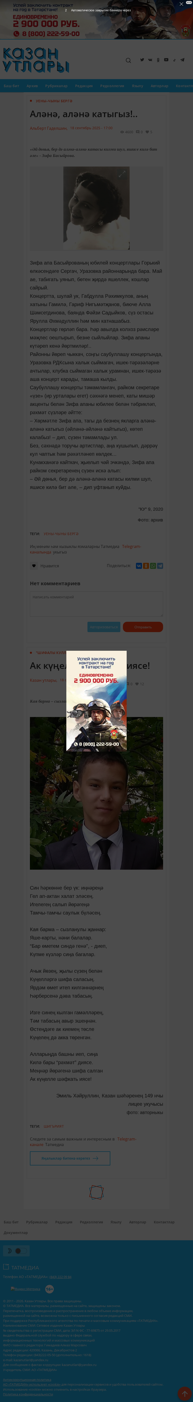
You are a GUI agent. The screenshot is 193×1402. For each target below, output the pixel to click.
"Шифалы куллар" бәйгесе (63, 652)
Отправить (143, 627)
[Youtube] (165, 60)
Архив (32, 85)
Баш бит (11, 85)
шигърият (54, 1126)
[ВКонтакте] (139, 566)
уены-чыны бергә (61, 533)
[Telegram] (181, 60)
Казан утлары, (43, 680)
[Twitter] (141, 60)
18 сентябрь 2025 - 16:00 (81, 679)
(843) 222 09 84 (60, 1277)
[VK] (149, 60)
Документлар (16, 1232)
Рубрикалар (56, 85)
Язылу (137, 85)
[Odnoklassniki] (157, 60)
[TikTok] (173, 60)
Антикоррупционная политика (27, 1379)
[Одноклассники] (146, 566)
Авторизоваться (104, 627)
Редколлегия (112, 85)
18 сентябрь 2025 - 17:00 (91, 127)
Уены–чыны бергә (54, 101)
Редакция (84, 85)
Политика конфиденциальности (28, 1394)
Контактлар (164, 1222)
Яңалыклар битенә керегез (65, 1158)
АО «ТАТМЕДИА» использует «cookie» (32, 1384)
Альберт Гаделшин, (49, 128)
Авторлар (159, 85)
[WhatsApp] (153, 566)
